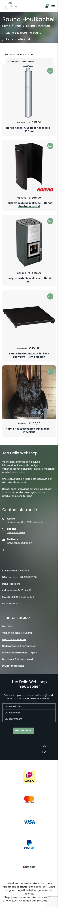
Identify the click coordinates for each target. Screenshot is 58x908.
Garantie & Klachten (14, 639)
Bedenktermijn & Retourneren (19, 646)
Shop (18, 25)
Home (6, 25)
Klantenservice (16, 617)
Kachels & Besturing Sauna (23, 32)
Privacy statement (13, 665)
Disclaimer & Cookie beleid (17, 659)
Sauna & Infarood (38, 25)
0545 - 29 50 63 (16, 532)
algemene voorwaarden (18, 886)
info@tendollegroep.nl (19, 542)
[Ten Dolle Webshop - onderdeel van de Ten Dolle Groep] (10, 5)
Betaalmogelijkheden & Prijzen (19, 652)
